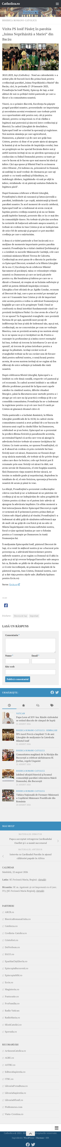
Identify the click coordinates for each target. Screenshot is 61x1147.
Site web (10, 666)
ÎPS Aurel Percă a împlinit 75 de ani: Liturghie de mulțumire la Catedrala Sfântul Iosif (35, 737)
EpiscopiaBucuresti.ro (16, 968)
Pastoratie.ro (12, 996)
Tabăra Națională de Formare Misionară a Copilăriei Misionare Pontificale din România (37, 798)
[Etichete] (52, 705)
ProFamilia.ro (12, 1003)
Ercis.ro (13, 584)
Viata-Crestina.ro (14, 1114)
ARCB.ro (9, 912)
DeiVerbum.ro (12, 947)
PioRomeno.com (13, 1107)
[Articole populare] (23, 705)
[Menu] (57, 3)
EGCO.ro (9, 954)
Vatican (20, 713)
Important (34, 616)
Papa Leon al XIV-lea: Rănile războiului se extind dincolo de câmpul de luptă (37, 719)
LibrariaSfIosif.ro (14, 1100)
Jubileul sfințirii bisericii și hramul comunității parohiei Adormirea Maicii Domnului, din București (36, 778)
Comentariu (12, 635)
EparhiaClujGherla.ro (16, 961)
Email (35, 655)
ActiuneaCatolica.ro (15, 1050)
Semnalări (51, 730)
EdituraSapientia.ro (15, 1071)
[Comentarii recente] (37, 705)
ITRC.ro (9, 1079)
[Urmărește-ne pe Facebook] (52, 692)
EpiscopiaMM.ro (13, 975)
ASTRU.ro (10, 1064)
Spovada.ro (11, 1031)
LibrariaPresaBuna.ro (16, 1086)
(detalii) (42, 879)
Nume (9, 655)
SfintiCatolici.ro (13, 1024)
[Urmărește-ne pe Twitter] (57, 692)
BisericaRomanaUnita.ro (17, 919)
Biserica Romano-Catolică (19, 20)
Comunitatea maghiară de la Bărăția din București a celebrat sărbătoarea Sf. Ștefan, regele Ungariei (37, 758)
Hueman (40, 1137)
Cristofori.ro (11, 940)
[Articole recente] (9, 705)
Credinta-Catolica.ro (16, 933)
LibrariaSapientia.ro (15, 1092)
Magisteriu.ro (12, 989)
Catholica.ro (11, 4)
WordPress (29, 1137)
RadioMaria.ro (12, 1017)
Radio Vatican (12, 1010)
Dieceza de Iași (20, 616)
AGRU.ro (9, 1057)
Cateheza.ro (11, 926)
